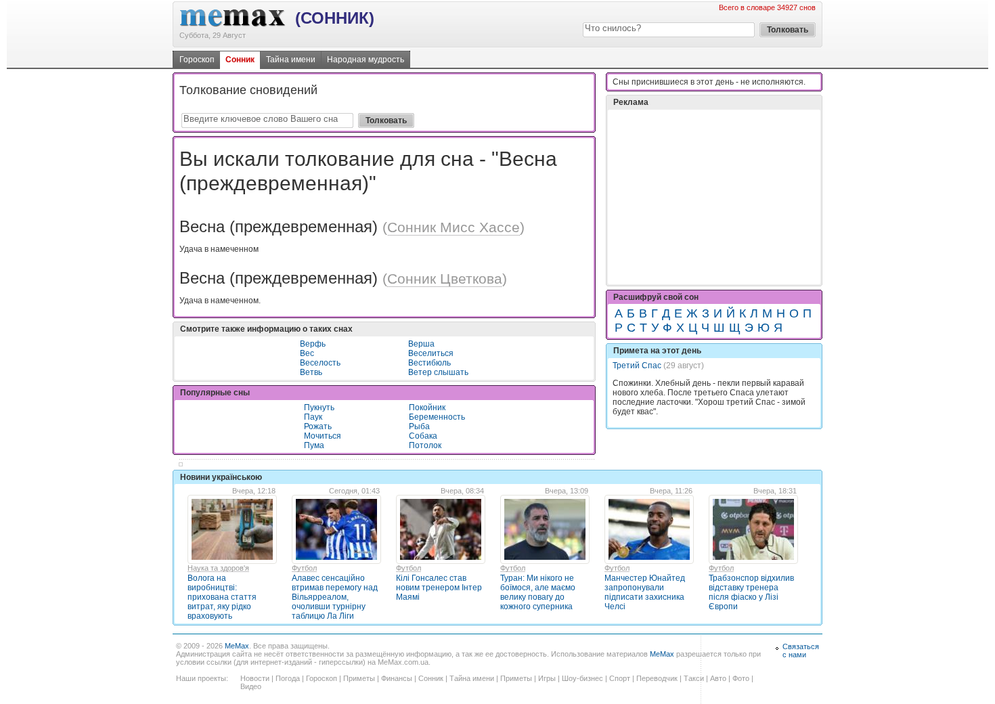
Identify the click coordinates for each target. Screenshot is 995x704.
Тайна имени (290, 59)
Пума (314, 445)
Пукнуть (319, 407)
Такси (694, 678)
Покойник (427, 407)
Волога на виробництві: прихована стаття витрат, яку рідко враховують (222, 597)
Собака (423, 436)
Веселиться (431, 353)
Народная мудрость (365, 59)
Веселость (320, 363)
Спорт (619, 678)
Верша (421, 344)
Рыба (419, 426)
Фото (740, 678)
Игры (547, 678)
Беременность (437, 417)
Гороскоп (197, 59)
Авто (718, 678)
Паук (313, 417)
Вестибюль (429, 363)
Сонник (240, 59)
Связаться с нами (800, 650)
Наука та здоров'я (218, 568)
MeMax (237, 646)
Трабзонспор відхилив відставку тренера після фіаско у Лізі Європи (751, 592)
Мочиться (322, 436)
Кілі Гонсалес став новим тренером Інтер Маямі (439, 587)
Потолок (425, 445)
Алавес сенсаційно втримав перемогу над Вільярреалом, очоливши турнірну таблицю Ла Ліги (335, 597)
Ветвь (311, 372)
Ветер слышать (438, 372)
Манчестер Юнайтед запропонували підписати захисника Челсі (644, 592)
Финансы (396, 678)
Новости (254, 678)
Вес (307, 353)
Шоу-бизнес (582, 678)
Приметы (359, 678)
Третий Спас (637, 365)
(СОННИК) (334, 18)
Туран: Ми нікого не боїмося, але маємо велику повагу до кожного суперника (537, 592)
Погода (287, 678)
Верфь (313, 344)
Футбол (304, 568)
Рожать (318, 426)
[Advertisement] (714, 197)
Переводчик (657, 678)
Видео (250, 686)
